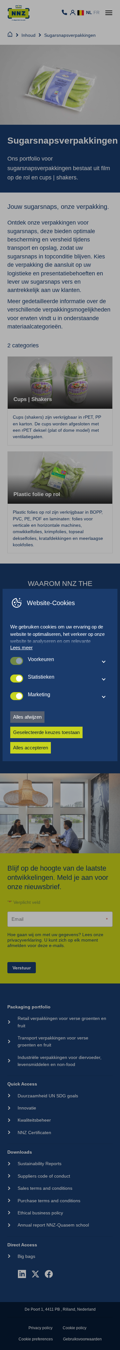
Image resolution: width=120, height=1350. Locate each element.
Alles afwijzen (27, 717)
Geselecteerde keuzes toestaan (46, 732)
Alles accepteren (30, 747)
